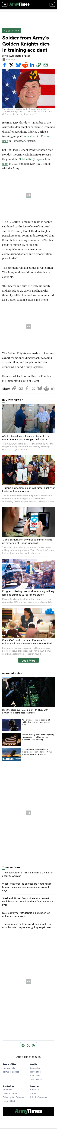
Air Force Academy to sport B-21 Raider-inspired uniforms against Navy (36, 722)
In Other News (11, 399)
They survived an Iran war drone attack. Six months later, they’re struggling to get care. (26, 925)
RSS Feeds (35, 1075)
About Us (34, 1089)
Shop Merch (36, 1079)
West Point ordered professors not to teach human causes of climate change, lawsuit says (26, 887)
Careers (34, 1093)
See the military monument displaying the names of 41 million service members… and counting (38, 737)
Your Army (11, 30)
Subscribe (35, 1067)
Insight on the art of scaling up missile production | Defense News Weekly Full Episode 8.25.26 (37, 752)
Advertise (7, 1089)
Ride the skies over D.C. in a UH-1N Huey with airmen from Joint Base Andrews (25, 711)
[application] (28, 692)
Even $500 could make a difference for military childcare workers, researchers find (27, 641)
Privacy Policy (9, 1067)
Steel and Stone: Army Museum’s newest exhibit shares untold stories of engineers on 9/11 (27, 901)
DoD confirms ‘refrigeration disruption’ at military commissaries (25, 914)
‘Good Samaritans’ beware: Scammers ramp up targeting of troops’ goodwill (27, 541)
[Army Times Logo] (19, 4)
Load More (28, 660)
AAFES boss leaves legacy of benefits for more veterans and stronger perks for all (25, 437)
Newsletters (35, 1071)
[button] (28, 692)
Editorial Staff (9, 1100)
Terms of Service (11, 1071)
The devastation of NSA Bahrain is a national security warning (27, 874)
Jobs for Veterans (38, 1097)
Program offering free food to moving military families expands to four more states (28, 592)
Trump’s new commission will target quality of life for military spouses (28, 489)
